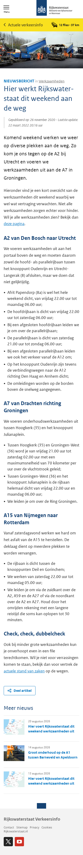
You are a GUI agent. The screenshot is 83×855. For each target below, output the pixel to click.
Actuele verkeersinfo (25, 24)
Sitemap (21, 827)
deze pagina (14, 223)
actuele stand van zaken (24, 671)
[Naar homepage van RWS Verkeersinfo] (54, 8)
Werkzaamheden (52, 81)
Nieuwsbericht (19, 81)
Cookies (47, 827)
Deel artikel (23, 690)
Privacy (34, 827)
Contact (9, 827)
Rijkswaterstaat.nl (16, 831)
